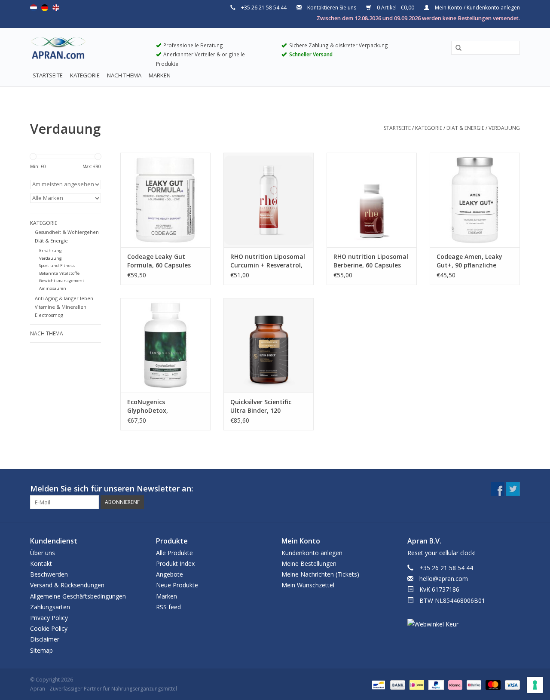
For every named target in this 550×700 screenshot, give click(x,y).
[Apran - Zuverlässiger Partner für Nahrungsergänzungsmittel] (86, 50)
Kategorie (85, 75)
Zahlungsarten (50, 607)
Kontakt (41, 563)
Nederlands (33, 7)
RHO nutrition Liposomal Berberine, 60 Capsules (370, 260)
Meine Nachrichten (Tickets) (320, 574)
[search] (485, 47)
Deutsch (44, 7)
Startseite (48, 75)
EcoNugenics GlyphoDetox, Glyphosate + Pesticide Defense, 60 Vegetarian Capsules (162, 406)
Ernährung (50, 250)
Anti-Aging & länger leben (64, 298)
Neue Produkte (177, 585)
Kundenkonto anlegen (311, 553)
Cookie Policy (48, 628)
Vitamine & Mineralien (60, 307)
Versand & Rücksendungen (67, 585)
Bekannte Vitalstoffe (59, 273)
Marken (160, 75)
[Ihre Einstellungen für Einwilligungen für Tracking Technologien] (535, 685)
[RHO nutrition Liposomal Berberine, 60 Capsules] (372, 200)
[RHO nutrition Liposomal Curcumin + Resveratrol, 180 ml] (268, 200)
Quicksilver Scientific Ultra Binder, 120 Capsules (260, 406)
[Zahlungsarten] (377, 684)
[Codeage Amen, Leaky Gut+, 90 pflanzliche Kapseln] (475, 200)
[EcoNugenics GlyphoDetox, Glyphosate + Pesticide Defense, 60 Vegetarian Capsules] (165, 345)
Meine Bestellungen (308, 563)
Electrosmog (49, 315)
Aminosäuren (52, 288)
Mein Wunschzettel (307, 585)
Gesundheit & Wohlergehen (67, 232)
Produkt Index (175, 563)
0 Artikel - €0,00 (396, 7)
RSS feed (168, 607)
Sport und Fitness (57, 265)
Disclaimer (44, 639)
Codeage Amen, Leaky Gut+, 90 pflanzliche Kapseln (469, 261)
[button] (455, 48)
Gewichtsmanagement (61, 280)
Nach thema (124, 75)
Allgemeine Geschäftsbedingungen (78, 596)
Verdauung (504, 128)
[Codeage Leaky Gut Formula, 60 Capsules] (165, 200)
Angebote (169, 574)
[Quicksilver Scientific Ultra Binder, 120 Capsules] (268, 345)
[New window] (497, 489)
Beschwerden (49, 574)
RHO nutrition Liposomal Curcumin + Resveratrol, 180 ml (267, 261)
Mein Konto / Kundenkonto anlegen (477, 7)
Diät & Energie (465, 128)
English (55, 7)
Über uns (42, 553)
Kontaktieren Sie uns (332, 7)
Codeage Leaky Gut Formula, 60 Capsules (159, 260)
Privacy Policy (49, 618)
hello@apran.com (443, 578)
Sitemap (41, 650)
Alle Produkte (174, 553)
